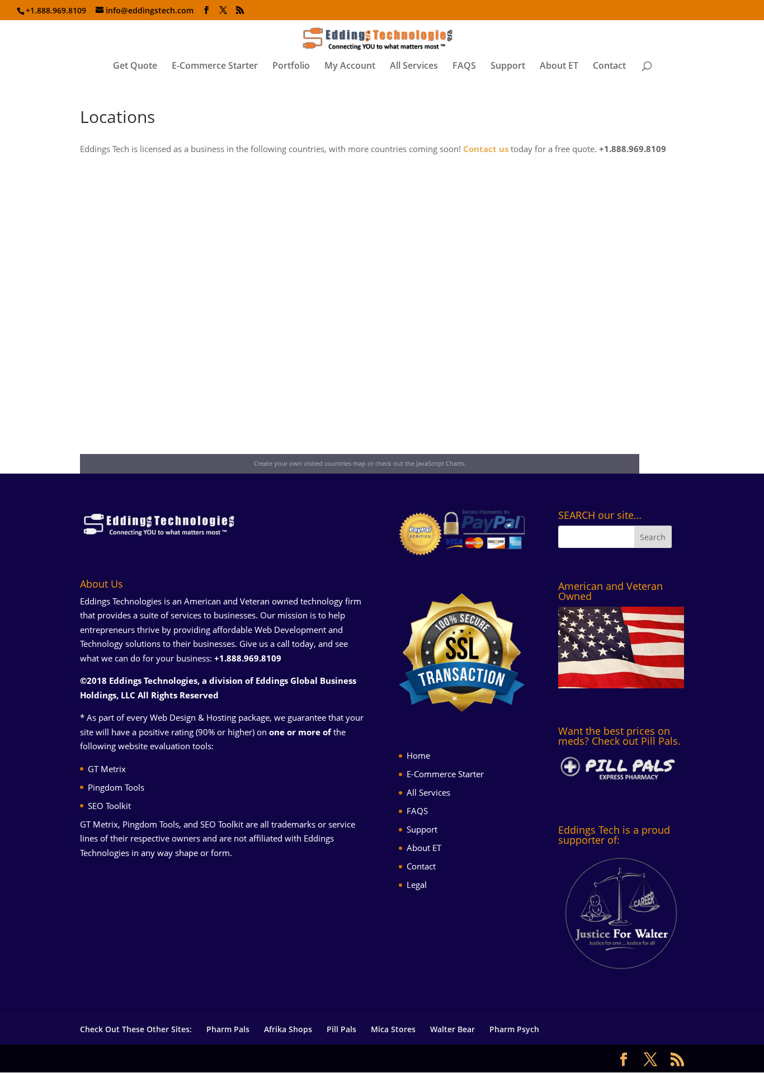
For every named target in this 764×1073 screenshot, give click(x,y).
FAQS (464, 67)
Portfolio (291, 67)
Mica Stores (393, 1029)
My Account (349, 67)
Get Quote (135, 67)
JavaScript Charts (440, 463)
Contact (609, 67)
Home (418, 755)
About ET (559, 67)
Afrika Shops (288, 1029)
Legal (417, 884)
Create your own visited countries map (310, 463)
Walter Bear (452, 1029)
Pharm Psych (514, 1029)
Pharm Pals (227, 1029)
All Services (414, 67)
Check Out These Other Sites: (136, 1029)
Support (508, 67)
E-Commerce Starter (215, 67)
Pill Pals (341, 1029)
